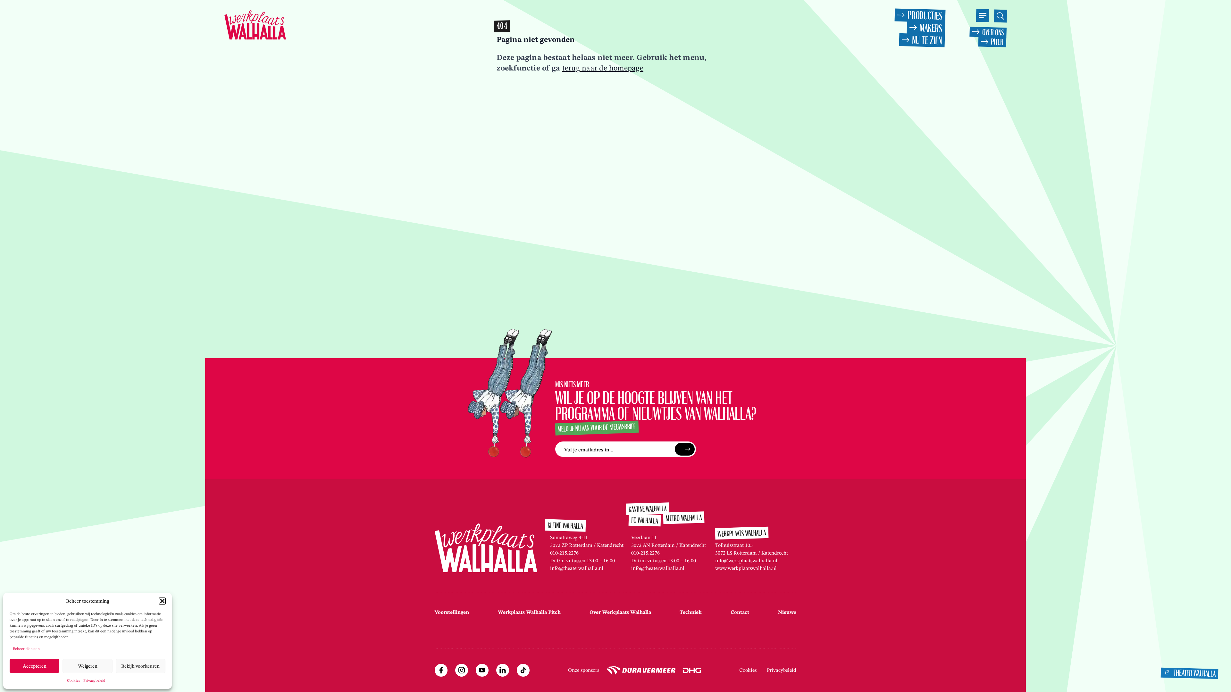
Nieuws (787, 612)
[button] (162, 601)
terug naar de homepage (602, 67)
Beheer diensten (26, 648)
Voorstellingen (452, 612)
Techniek (691, 612)
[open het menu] (982, 15)
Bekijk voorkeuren (140, 666)
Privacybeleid (94, 680)
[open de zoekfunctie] (1000, 15)
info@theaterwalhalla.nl (576, 568)
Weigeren (87, 666)
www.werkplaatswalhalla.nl (746, 568)
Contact (740, 612)
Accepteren (34, 666)
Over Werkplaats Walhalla (620, 612)
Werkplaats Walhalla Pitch (529, 612)
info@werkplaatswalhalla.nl (746, 560)
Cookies (73, 680)
